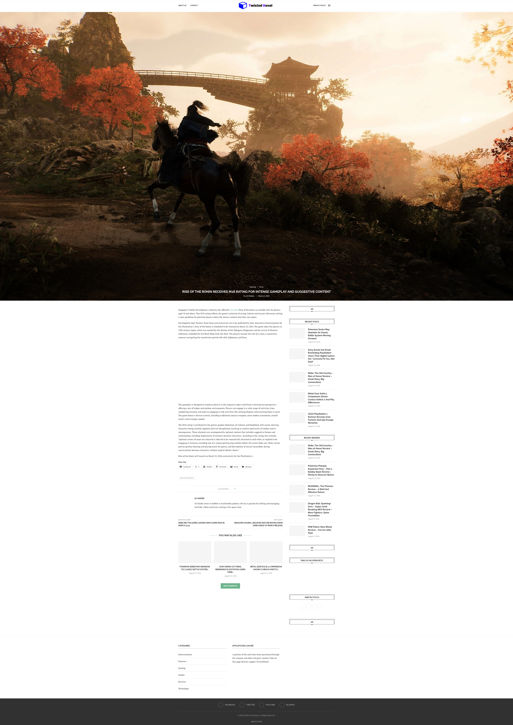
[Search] (333, 5)
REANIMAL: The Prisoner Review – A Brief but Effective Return (320, 489)
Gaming (181, 668)
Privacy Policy (319, 5)
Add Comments (230, 586)
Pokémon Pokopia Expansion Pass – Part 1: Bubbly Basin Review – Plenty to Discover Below (321, 470)
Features (182, 661)
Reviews (182, 681)
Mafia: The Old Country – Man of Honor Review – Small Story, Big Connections (320, 377)
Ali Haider (250, 296)
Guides (181, 675)
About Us (182, 5)
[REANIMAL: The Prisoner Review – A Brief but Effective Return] (297, 490)
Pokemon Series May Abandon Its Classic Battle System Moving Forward (319, 334)
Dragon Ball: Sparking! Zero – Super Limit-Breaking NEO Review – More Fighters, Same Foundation (320, 509)
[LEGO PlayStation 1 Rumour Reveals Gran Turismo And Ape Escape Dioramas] (297, 417)
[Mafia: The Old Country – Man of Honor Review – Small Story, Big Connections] (297, 377)
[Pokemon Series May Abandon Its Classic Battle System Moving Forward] (194, 552)
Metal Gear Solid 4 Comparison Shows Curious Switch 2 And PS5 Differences (321, 398)
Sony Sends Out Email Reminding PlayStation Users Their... (230, 569)
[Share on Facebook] (238, 488)
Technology (183, 688)
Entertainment (185, 654)
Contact (194, 5)
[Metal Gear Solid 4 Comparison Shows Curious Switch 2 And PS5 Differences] (266, 552)
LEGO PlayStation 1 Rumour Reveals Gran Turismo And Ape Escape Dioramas (321, 418)
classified (234, 310)
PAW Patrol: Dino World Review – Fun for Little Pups (320, 530)
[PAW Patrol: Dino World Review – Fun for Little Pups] (297, 531)
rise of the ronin (187, 478)
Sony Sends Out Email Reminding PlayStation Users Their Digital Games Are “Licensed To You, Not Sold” (321, 356)
